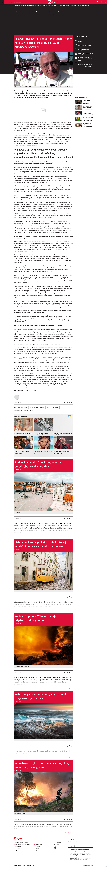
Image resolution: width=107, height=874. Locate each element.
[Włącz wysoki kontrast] (9, 2)
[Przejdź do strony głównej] (52, 2)
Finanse (37, 6)
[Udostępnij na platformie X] (71, 402)
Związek (23, 6)
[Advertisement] (53, 24)
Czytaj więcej (87, 66)
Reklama (37, 850)
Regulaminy (29, 865)
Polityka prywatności (17, 865)
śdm (48, 407)
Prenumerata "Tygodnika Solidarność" (22, 844)
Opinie (79, 6)
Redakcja (38, 846)
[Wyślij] (92, 845)
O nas (37, 842)
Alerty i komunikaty (63, 6)
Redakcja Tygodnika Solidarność (21, 842)
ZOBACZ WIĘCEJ (55, 407)
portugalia (42, 407)
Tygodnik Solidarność (46, 6)
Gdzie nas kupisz (18, 846)
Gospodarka (30, 6)
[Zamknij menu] (2, 2)
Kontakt (37, 848)
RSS (33, 865)
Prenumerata (85, 6)
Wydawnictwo (39, 844)
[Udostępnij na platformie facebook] (69, 402)
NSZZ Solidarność (17, 2)
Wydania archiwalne (19, 848)
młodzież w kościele (34, 407)
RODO (24, 865)
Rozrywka (73, 6)
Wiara (55, 6)
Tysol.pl (91, 865)
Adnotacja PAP (18, 850)
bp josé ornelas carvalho (22, 407)
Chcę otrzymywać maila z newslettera (80, 850)
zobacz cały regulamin (82, 859)
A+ (7, 2)
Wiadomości (17, 6)
